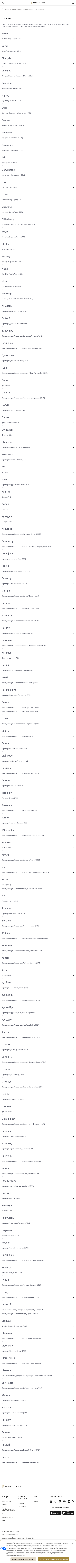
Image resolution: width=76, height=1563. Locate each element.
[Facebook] (60, 1501)
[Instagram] (51, 1501)
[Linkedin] (69, 1501)
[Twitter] (73, 1501)
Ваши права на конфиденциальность (23, 1559)
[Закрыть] (73, 1543)
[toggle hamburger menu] (73, 3)
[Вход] (3, 3)
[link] (56, 1513)
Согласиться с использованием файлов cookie (53, 1559)
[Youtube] (64, 1501)
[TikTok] (55, 1501)
